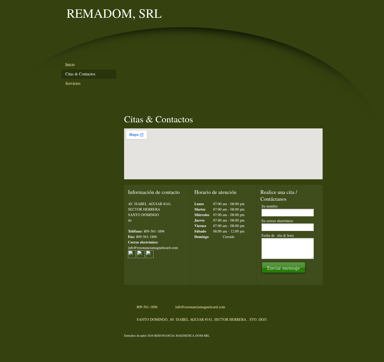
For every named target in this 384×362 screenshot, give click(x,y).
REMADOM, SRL (114, 13)
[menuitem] (88, 64)
